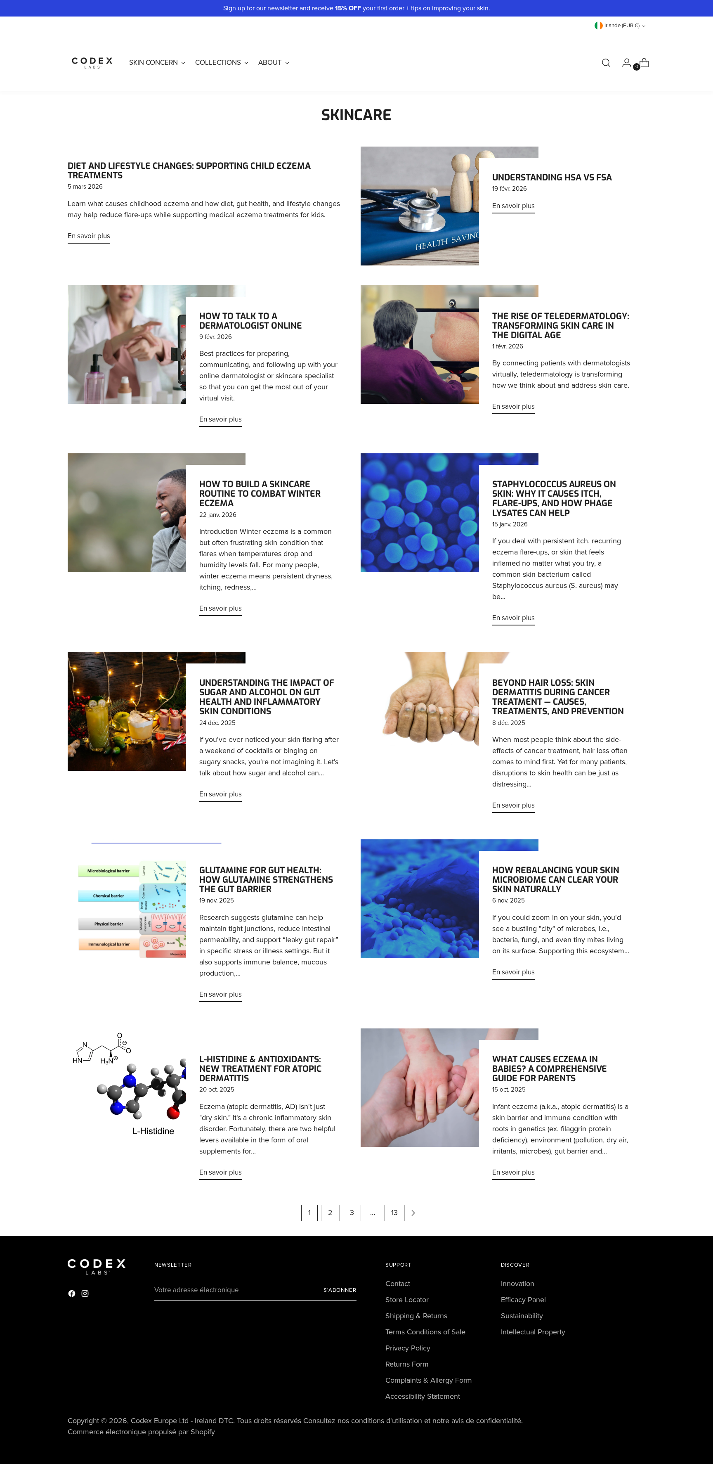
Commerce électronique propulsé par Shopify (141, 1431)
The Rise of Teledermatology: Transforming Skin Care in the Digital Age (560, 325)
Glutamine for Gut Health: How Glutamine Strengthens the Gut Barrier (266, 880)
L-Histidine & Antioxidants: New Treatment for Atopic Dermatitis (260, 1069)
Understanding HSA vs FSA (552, 177)
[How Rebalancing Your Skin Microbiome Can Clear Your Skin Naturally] (449, 912)
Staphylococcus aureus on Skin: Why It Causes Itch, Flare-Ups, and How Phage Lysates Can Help (554, 499)
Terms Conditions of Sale (425, 1331)
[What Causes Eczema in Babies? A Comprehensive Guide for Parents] (449, 1107)
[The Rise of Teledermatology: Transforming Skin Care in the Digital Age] (449, 353)
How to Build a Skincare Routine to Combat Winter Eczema (260, 494)
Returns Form (407, 1364)
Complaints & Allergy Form (428, 1380)
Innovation (517, 1283)
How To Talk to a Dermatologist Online (250, 321)
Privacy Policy (407, 1348)
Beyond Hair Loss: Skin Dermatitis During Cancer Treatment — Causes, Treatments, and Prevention (558, 697)
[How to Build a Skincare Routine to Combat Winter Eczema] (157, 538)
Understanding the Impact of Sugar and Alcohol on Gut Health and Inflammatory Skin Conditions (266, 697)
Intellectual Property (533, 1331)
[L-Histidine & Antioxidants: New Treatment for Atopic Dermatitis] (157, 1107)
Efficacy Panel (523, 1299)
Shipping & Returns (416, 1315)
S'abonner (339, 1290)
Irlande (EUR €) (622, 25)
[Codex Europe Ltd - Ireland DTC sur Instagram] (86, 1295)
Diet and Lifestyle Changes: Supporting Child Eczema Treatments (189, 170)
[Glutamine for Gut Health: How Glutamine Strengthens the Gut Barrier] (157, 924)
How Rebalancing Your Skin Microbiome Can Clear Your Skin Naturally (555, 880)
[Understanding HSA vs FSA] (449, 206)
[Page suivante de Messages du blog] (413, 1213)
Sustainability (522, 1315)
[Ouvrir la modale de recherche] (606, 62)
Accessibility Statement (422, 1396)
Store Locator (407, 1299)
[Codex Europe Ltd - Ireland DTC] (92, 62)
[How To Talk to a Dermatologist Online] (157, 359)
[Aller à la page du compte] (623, 62)
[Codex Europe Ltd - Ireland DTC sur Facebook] (73, 1295)
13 (394, 1212)
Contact (397, 1283)
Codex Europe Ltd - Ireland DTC (182, 1420)
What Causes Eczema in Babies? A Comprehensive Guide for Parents (549, 1069)
